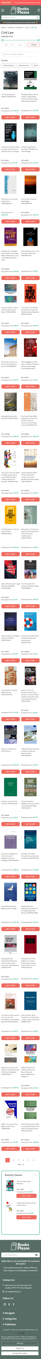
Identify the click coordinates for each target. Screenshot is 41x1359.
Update (34, 45)
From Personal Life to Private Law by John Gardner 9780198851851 (30, 586)
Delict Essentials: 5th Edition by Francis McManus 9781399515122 (10, 638)
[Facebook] (13, 1304)
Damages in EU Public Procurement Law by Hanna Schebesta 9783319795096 (30, 856)
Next (36, 1175)
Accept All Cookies (20, 1353)
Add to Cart (26, 1196)
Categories (11, 1318)
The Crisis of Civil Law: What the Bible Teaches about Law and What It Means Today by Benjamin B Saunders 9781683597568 (10, 477)
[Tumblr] (9, 1304)
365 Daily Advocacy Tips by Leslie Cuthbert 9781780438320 (10, 531)
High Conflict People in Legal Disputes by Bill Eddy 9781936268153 (10, 586)
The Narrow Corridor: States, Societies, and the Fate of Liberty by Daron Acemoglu (10, 149)
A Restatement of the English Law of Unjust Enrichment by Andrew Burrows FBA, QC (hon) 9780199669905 (28, 963)
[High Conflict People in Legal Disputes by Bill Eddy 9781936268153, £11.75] (10, 569)
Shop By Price (7, 36)
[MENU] (2, 10)
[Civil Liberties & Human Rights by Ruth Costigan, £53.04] (10, 892)
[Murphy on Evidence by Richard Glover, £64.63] (10, 734)
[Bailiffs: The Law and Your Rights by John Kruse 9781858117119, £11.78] (10, 1110)
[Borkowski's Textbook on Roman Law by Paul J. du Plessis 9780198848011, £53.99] (10, 347)
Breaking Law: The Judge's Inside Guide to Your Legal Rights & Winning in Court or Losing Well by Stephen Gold (10, 255)
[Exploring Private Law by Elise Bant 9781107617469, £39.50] (10, 402)
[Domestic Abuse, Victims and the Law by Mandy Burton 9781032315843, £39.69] (10, 293)
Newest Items (24, 65)
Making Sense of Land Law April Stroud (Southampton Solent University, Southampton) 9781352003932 (30, 533)
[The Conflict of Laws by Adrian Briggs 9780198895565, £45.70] (30, 184)
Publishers (10, 1324)
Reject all (19, 1348)
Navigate (10, 1312)
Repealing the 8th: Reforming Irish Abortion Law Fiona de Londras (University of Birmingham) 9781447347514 (10, 963)
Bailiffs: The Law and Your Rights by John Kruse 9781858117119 (9, 1126)
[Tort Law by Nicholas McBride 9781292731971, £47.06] (10, 80)
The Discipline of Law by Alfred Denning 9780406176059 (9, 692)
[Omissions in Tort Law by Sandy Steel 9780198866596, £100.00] (10, 184)
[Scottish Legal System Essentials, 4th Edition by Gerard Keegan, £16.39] (30, 132)
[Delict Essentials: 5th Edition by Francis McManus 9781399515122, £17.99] (10, 621)
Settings (20, 1343)
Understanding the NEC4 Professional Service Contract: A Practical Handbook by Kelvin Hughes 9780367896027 (30, 477)
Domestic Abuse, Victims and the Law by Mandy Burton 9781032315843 (9, 310)
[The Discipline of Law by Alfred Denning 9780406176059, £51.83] (10, 676)
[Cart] (39, 10)
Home (3, 28)
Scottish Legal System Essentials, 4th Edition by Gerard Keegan (29, 149)
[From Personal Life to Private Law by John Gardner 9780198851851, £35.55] (30, 569)
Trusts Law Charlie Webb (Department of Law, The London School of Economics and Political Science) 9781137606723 (29, 420)
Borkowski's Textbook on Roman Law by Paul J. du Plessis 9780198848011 (9, 364)
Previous (33, 1175)
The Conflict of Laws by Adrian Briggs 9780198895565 (29, 201)
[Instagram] (5, 1304)
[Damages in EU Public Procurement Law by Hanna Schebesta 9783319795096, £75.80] (30, 839)
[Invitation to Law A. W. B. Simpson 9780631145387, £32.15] (10, 787)
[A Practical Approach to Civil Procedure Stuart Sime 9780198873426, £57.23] (30, 237)
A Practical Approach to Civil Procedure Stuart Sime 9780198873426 (30, 253)
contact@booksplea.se (13, 1292)
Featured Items (8, 65)
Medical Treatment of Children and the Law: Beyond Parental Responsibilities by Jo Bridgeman (28, 1072)
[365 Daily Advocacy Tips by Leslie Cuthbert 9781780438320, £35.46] (10, 515)
